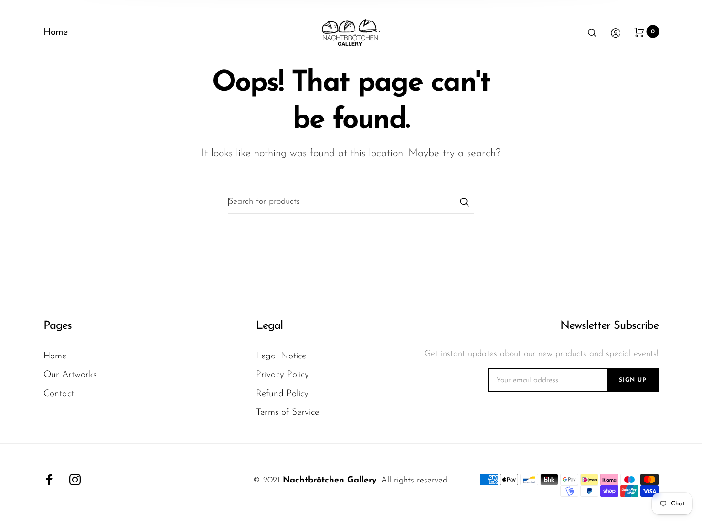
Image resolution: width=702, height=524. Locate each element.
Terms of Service (287, 412)
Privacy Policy (282, 374)
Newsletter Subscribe (609, 326)
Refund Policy (282, 393)
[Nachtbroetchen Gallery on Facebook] (49, 479)
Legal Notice (281, 356)
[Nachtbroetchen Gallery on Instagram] (75, 479)
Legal (269, 326)
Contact (58, 393)
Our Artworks (69, 374)
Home (55, 32)
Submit (464, 201)
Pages (57, 326)
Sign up (633, 380)
